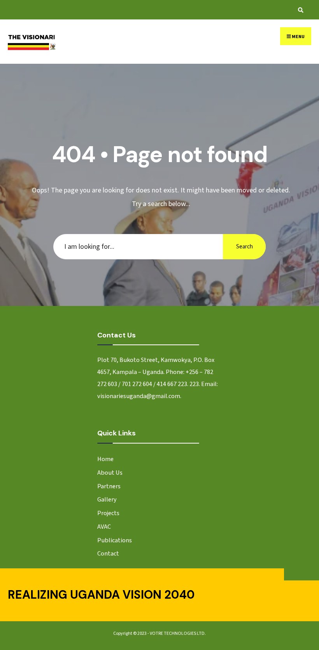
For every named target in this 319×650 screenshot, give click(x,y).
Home (105, 458)
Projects (108, 512)
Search (244, 247)
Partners (109, 486)
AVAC (104, 526)
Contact (108, 553)
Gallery (107, 499)
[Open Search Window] (299, 10)
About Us (110, 472)
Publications (114, 540)
